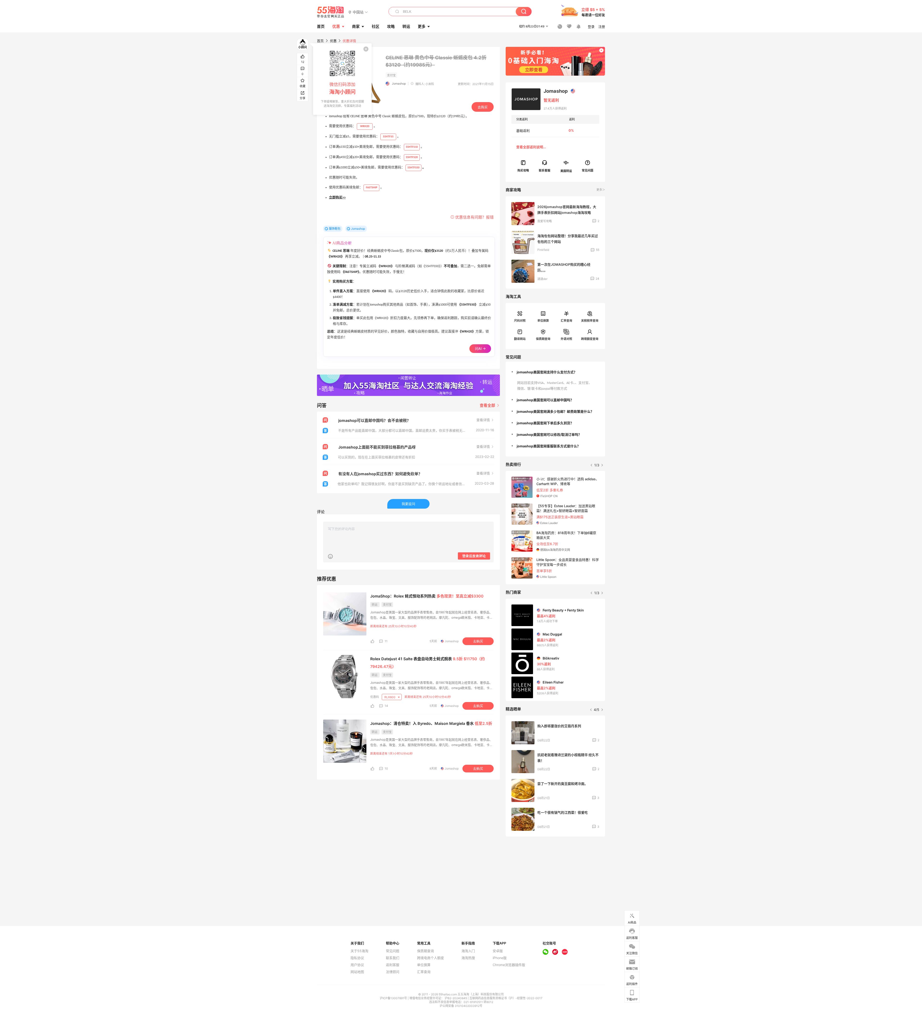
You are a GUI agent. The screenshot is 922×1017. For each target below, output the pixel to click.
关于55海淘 (359, 951)
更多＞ (600, 189)
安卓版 (498, 951)
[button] (358, 11)
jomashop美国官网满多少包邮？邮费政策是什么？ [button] (555, 411)
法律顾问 (392, 972)
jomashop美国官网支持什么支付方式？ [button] (547, 372)
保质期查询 (543, 339)
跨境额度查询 (589, 339)
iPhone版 (500, 958)
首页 (320, 41)
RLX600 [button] (390, 697)
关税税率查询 (589, 320)
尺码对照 (520, 320)
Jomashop (399, 83)
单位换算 (543, 320)
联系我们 (392, 958)
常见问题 (392, 951)
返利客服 (392, 965)
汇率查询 (566, 320)
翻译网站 (520, 339)
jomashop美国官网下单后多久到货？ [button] (545, 423)
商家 (356, 26)
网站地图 (357, 972)
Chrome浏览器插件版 (509, 965)
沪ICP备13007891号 (394, 998)
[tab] (555, 372)
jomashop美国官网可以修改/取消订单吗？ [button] (549, 434)
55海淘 (330, 12)
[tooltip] (342, 79)
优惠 (336, 26)
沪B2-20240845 (456, 998)
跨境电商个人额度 (430, 958)
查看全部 (488, 405)
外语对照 (566, 339)
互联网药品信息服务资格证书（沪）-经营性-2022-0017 (505, 998)
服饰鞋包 (334, 228)
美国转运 (566, 170)
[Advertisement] (555, 876)
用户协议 (357, 965)
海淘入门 (468, 951)
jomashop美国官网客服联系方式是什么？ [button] (548, 446)
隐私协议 (357, 958)
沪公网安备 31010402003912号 (461, 1006)
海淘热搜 (468, 958)
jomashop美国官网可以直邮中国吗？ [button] (545, 400)
